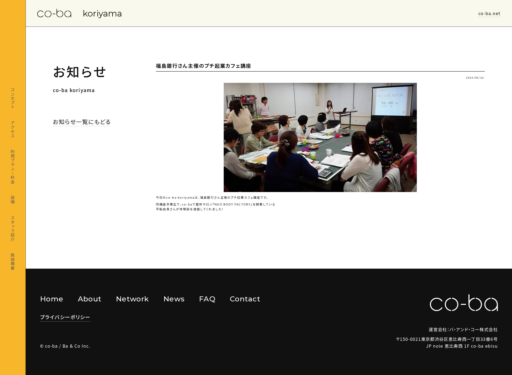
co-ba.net (489, 13)
